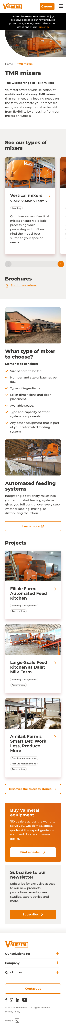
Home (9, 64)
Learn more (31, 526)
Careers (47, 6)
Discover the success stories (30, 789)
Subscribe (43, 27)
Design (9, 1020)
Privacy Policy (12, 1011)
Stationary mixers (24, 285)
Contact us (33, 988)
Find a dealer (30, 852)
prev (8, 264)
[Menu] (61, 6)
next (61, 264)
